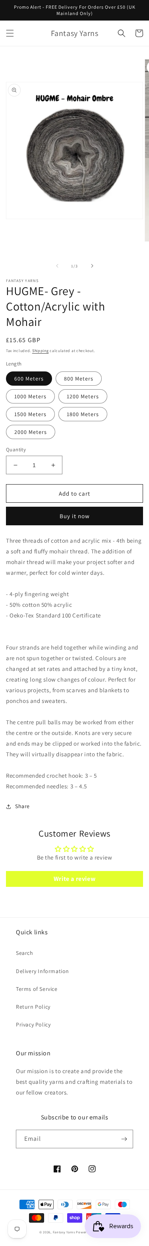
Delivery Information (42, 971)
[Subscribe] (124, 1139)
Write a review (74, 879)
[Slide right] (92, 266)
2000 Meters (30, 432)
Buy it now (75, 516)
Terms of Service (37, 988)
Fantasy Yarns (64, 1232)
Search (24, 952)
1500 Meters (30, 414)
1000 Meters (30, 396)
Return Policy (33, 1006)
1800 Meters (83, 414)
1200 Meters (83, 396)
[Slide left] (57, 266)
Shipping (40, 350)
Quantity (16, 449)
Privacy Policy (33, 1024)
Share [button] (22, 806)
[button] (10, 33)
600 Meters (29, 378)
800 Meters (78, 378)
